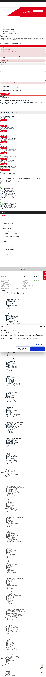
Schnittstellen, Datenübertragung (8, 238)
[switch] (42, 672)
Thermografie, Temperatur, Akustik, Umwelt (10, 236)
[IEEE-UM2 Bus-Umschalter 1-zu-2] (8, 133)
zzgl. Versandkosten (16, 288)
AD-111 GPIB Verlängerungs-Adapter (8, 156)
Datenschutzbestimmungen (15, 43)
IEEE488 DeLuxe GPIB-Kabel (6, 117)
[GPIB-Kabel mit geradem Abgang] (7, 127)
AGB (24, 281)
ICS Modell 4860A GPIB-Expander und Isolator (10, 181)
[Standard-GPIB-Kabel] (5, 121)
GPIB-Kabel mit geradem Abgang (7, 128)
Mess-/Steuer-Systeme (6, 231)
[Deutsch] (23, 4)
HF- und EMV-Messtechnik (7, 223)
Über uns (4, 257)
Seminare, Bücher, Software (7, 244)
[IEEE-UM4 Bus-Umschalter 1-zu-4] (8, 138)
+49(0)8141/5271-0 (7, 284)
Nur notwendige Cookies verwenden (23, 349)
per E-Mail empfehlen (4, 57)
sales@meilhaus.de (5, 286)
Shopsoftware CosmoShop (27, 288)
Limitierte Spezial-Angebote (9, 249)
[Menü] (44, 665)
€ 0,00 (2, 15)
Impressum (25, 280)
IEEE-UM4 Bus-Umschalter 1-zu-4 (7, 139)
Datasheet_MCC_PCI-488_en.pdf (7, 173)
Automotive (4, 241)
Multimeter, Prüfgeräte (6, 220)
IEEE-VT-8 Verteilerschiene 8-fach (7, 150)
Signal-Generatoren (6, 225)
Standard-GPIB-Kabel (5, 123)
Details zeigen (39, 344)
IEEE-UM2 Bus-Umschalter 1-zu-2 (7, 134)
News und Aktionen (6, 254)
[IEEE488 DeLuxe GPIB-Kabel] (7, 116)
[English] (23, 5)
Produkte (4, 215)
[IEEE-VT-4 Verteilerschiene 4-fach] (8, 144)
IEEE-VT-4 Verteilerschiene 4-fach (7, 145)
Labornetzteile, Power (6, 228)
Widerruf (25, 283)
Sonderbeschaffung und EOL (7, 246)
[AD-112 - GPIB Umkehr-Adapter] (7, 160)
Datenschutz (25, 282)
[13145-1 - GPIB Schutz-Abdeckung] (8, 166)
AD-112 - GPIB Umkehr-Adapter (7, 161)
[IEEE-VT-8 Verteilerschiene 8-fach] (8, 149)
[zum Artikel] (8, 180)
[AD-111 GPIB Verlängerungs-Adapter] (9, 155)
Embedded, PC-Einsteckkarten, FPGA (9, 233)
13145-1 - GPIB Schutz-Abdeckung (7, 167)
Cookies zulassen (37, 348)
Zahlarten (25, 284)
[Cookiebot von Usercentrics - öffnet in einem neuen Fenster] (39, 326)
